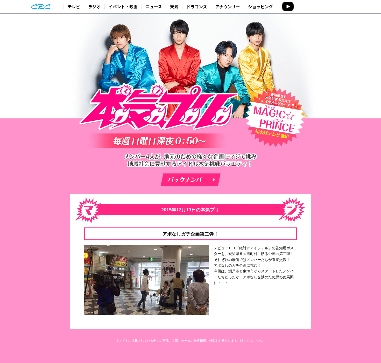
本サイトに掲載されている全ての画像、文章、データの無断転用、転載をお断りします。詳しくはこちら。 (190, 340)
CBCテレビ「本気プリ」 (159, 107)
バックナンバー (191, 179)
